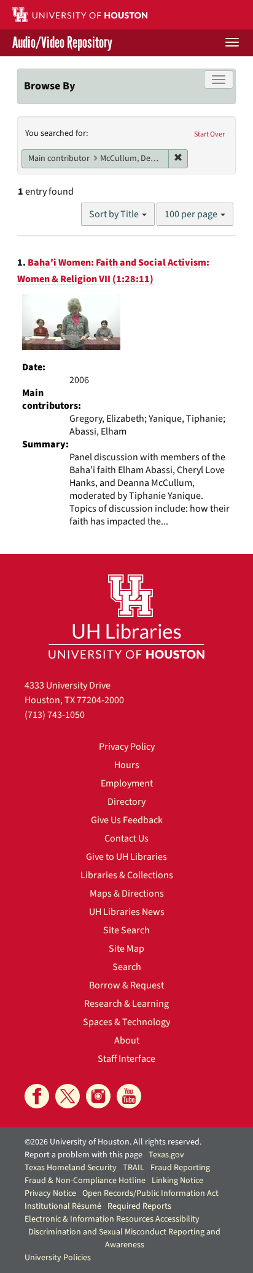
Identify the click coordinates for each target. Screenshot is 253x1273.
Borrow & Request (126, 985)
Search (126, 967)
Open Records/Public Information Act (150, 1193)
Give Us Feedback (127, 820)
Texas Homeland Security (71, 1168)
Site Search (126, 930)
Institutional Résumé (63, 1206)
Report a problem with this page (83, 1155)
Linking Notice (177, 1180)
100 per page (192, 214)
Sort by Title (115, 214)
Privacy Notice (50, 1193)
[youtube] (129, 1096)
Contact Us (126, 838)
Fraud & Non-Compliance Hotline (85, 1180)
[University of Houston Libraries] (126, 616)
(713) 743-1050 (55, 715)
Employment (127, 783)
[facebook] (37, 1096)
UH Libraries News (127, 912)
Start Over (209, 134)
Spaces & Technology (126, 1022)
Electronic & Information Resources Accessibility (112, 1219)
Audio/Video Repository (62, 42)
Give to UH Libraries (126, 857)
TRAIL (133, 1168)
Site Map (126, 948)
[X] (67, 1096)
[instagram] (98, 1096)
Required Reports (139, 1206)
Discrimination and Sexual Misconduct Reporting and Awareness (124, 1238)
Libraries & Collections (126, 875)
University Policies (58, 1258)
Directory (126, 801)
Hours (126, 765)
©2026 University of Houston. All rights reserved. (113, 1142)
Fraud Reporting (180, 1168)
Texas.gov (166, 1155)
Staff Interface (126, 1059)
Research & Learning (126, 1003)
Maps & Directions (127, 893)
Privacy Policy (127, 746)
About (126, 1040)
